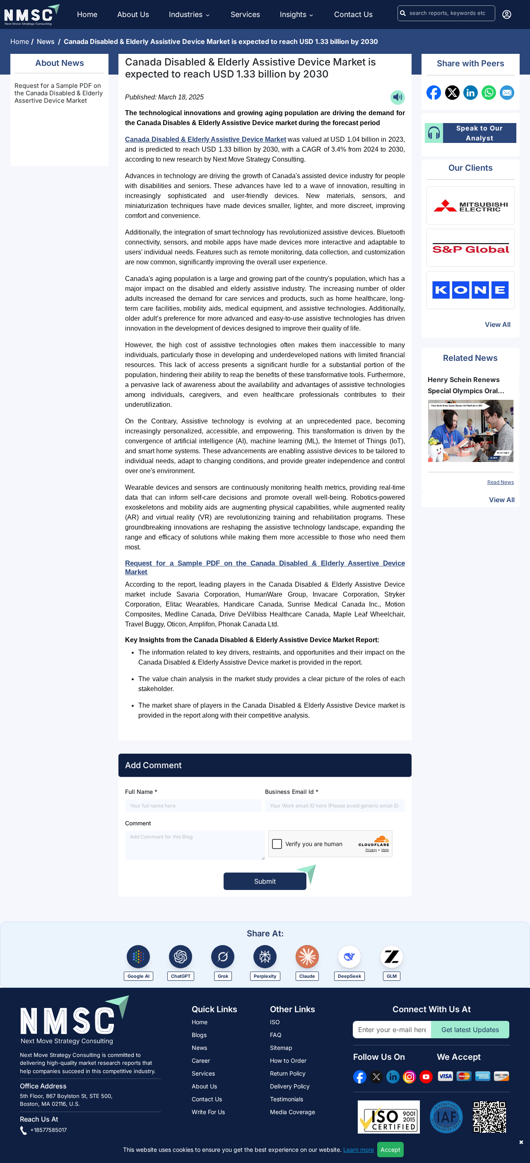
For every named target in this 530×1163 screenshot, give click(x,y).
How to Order (288, 1060)
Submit (265, 881)
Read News (500, 482)
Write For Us (208, 1111)
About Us (133, 14)
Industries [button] (187, 14)
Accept (390, 1149)
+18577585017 (48, 1130)
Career (201, 1060)
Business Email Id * (291, 791)
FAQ (276, 1034)
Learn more (358, 1149)
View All (498, 324)
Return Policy (288, 1073)
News (47, 41)
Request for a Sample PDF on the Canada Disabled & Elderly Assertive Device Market (58, 93)
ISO (275, 1021)
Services (245, 14)
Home (87, 14)
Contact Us (353, 14)
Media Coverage (292, 1111)
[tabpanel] (471, 430)
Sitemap (281, 1047)
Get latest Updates (470, 1029)
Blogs (199, 1034)
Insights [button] (293, 14)
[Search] (403, 13)
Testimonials (286, 1099)
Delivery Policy (290, 1086)
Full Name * (141, 791)
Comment (138, 823)
